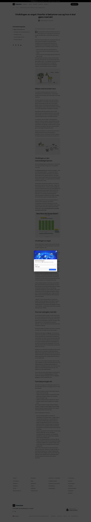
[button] (45, 267)
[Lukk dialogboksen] (56, 251)
